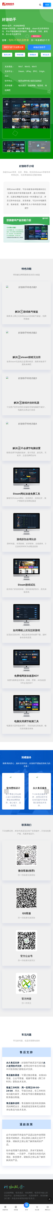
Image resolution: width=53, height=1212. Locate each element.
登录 (47, 5)
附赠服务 (33, 55)
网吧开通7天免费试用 (13, 47)
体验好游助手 (39, 47)
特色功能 (20, 55)
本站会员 (46, 55)
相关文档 (7, 55)
